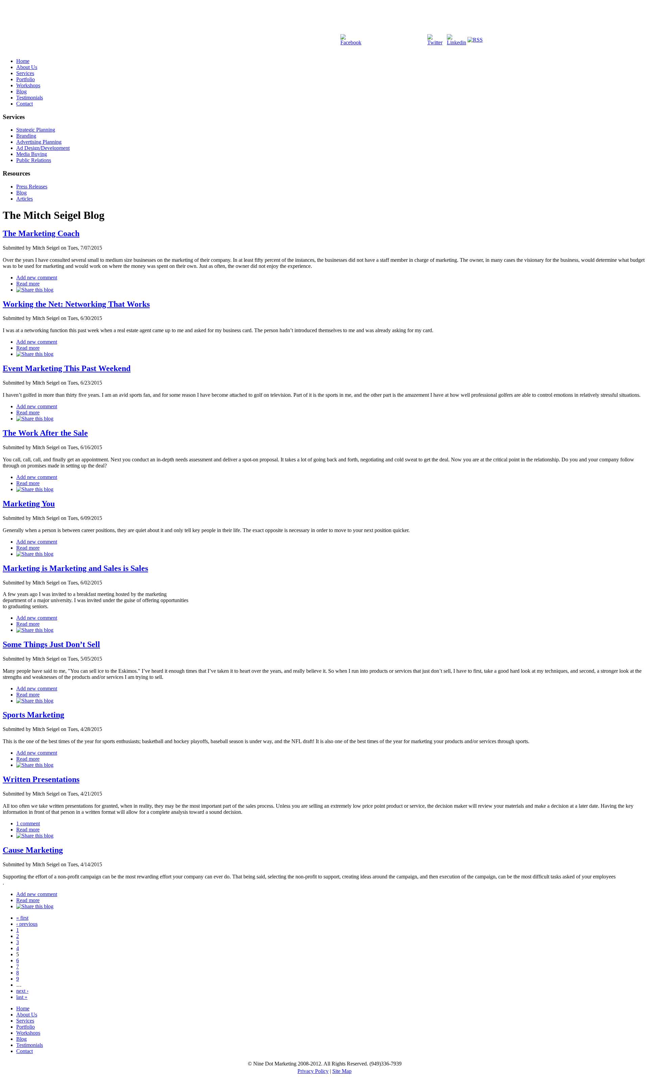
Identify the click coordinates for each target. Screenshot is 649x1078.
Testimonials (29, 97)
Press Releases (31, 186)
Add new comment (36, 277)
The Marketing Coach (41, 233)
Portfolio (25, 79)
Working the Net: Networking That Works (76, 304)
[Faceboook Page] (350, 42)
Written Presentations (41, 779)
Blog (21, 91)
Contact (24, 104)
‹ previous (27, 924)
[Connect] (456, 42)
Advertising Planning (39, 142)
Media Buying (31, 154)
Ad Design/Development (43, 148)
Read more (28, 283)
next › (22, 991)
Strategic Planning (35, 130)
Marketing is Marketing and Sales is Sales (75, 568)
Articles (24, 199)
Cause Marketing (33, 850)
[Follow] (436, 42)
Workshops (28, 85)
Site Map (342, 1071)
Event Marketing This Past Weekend (66, 368)
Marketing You (29, 503)
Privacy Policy (313, 1071)
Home (22, 61)
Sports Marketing (33, 714)
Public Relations (33, 160)
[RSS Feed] (475, 40)
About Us (26, 67)
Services (25, 73)
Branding (26, 136)
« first (22, 918)
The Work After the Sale (45, 433)
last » (21, 997)
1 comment (28, 823)
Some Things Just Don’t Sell (51, 644)
